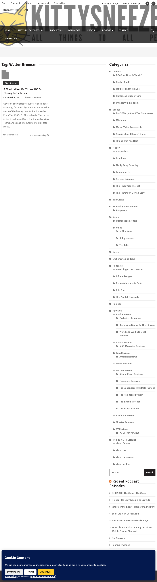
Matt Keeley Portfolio (30, 30)
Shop (26, 9)
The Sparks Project (129, 401)
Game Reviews (124, 363)
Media (116, 217)
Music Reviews (124, 370)
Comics (117, 71)
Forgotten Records (129, 381)
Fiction (116, 147)
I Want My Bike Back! (127, 102)
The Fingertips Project (128, 185)
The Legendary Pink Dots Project (137, 387)
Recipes (117, 303)
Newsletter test (11, 9)
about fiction (123, 443)
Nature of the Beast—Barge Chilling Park (133, 506)
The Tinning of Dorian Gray (130, 192)
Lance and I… (123, 172)
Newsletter (59, 3)
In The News (125, 231)
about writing (123, 464)
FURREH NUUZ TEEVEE (128, 89)
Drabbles (121, 158)
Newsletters (12, 38)
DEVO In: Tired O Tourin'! (129, 75)
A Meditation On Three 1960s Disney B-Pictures (22, 91)
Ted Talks (124, 245)
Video (119, 227)
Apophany (121, 210)
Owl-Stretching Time (124, 258)
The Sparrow (118, 538)
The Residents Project (131, 394)
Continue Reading (38, 135)
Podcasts (55, 30)
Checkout (15, 3)
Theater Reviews (125, 422)
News (116, 252)
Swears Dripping (125, 179)
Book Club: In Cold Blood (125, 513)
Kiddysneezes (126, 238)
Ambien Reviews (128, 356)
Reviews (106, 30)
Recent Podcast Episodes (124, 483)
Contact (29, 3)
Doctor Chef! (123, 82)
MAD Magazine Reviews (132, 346)
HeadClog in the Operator (130, 269)
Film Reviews (11, 83)
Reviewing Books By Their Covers (137, 325)
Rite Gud (120, 290)
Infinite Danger (124, 276)
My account (43, 3)
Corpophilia (122, 151)
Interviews (74, 30)
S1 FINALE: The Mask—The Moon (129, 493)
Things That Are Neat (127, 140)
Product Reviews (125, 415)
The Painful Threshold (127, 297)
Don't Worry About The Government (135, 113)
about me (121, 450)
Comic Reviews (124, 342)
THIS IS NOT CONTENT (124, 439)
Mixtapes (121, 120)
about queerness (125, 457)
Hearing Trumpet (121, 544)
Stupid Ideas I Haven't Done (131, 134)
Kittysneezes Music (126, 220)
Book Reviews (123, 314)
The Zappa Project (129, 408)
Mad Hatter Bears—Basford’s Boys (130, 520)
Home (8, 30)
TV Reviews (122, 429)
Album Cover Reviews (131, 374)
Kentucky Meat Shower (125, 206)
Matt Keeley (34, 97)
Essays (91, 30)
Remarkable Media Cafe (129, 283)
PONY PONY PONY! (129, 432)
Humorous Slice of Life (128, 95)
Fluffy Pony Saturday (127, 165)
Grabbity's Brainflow (130, 318)
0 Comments (12, 134)
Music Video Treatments (129, 127)
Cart (4, 3)
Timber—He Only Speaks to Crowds (131, 500)
